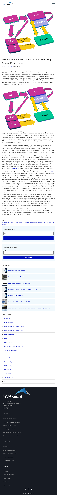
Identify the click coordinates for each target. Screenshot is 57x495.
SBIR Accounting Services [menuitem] (9, 425)
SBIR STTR (48, 222)
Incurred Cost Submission (10, 350)
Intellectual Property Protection (12, 358)
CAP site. (51, 200)
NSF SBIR (4, 222)
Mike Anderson (8, 66)
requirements (13, 168)
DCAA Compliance (8, 322)
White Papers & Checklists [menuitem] (9, 450)
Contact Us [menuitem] (6, 481)
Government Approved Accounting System (34, 222)
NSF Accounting (18, 222)
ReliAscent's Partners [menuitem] (8, 474)
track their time (51, 172)
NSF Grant (10, 222)
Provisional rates (8, 377)
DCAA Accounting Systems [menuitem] (10, 418)
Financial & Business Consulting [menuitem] (11, 436)
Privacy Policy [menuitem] (6, 485)
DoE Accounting (8, 342)
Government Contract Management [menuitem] (12, 432)
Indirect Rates (7, 354)
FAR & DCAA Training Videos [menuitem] (10, 453)
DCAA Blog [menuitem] (5, 446)
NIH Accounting (8, 362)
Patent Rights (7, 373)
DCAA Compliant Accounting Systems (13, 330)
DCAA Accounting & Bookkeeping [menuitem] (11, 422)
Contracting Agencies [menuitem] (8, 460)
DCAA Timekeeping (9, 334)
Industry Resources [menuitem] (8, 457)
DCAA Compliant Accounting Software (14, 326)
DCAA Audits (7, 318)
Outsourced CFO (8, 369)
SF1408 (6, 381)
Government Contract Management (13, 346)
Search (28, 237)
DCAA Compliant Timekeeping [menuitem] (10, 429)
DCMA (5, 338)
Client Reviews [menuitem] (6, 478)
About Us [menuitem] (5, 471)
